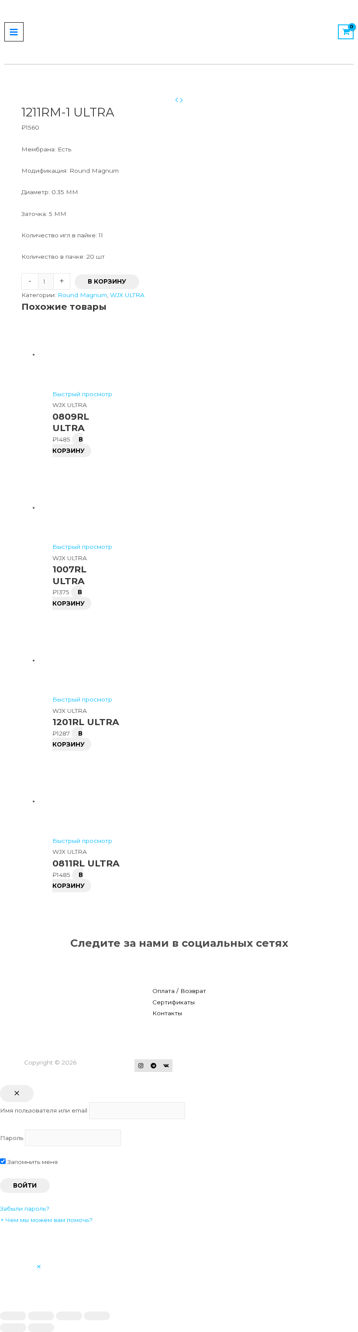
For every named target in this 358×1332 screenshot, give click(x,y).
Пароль (11, 1137)
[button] (46, 1219)
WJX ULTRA (127, 294)
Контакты (167, 1013)
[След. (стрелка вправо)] (41, 1327)
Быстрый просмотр (82, 393)
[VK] (166, 1065)
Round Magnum (82, 294)
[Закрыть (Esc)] (13, 1315)
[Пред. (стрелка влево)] (13, 1327)
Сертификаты (173, 1002)
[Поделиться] (41, 1315)
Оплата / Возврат (179, 990)
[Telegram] (153, 1065)
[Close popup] (17, 1094)
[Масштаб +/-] (97, 1315)
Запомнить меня (32, 1161)
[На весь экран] (69, 1315)
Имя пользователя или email (43, 1110)
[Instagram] (140, 1065)
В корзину (107, 281)
